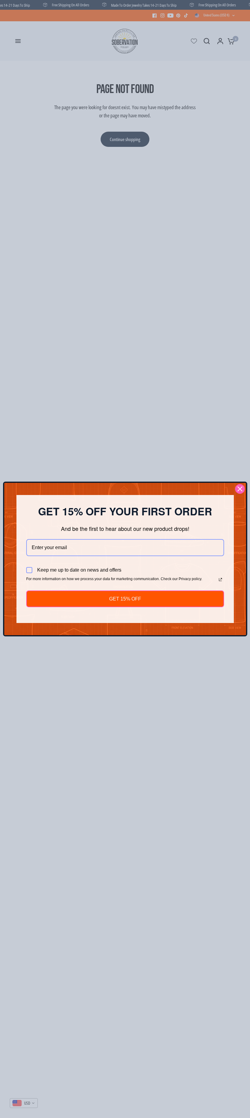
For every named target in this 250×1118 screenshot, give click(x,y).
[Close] (240, 489)
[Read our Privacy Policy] (220, 579)
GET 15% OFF (125, 598)
